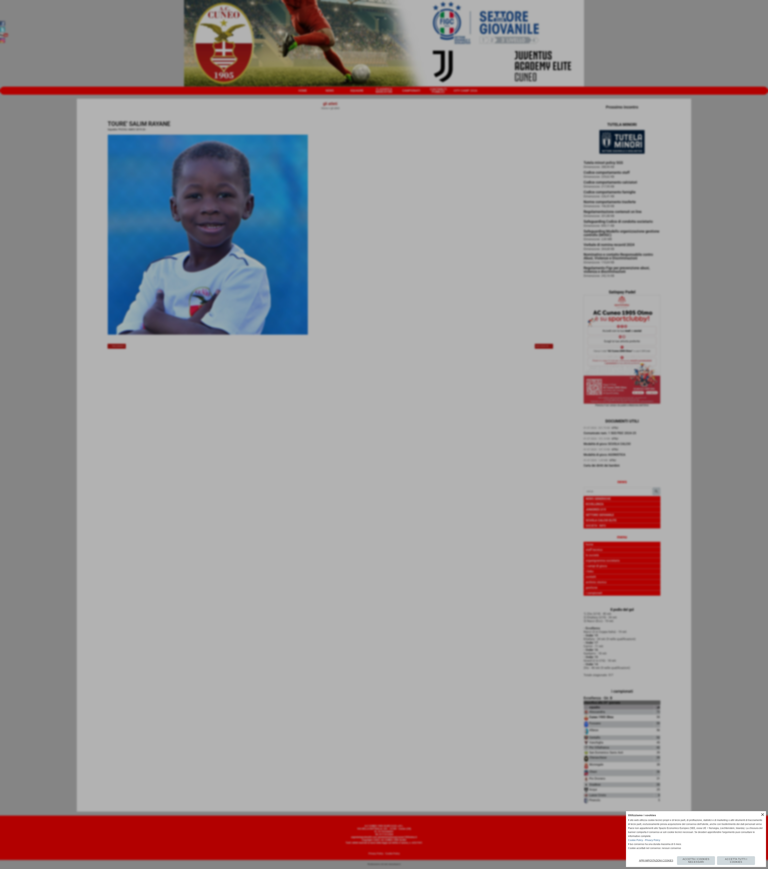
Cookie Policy (635, 840)
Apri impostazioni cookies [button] (656, 860)
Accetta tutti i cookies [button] (736, 860)
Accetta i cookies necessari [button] (696, 860)
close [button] (762, 814)
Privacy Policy (652, 840)
